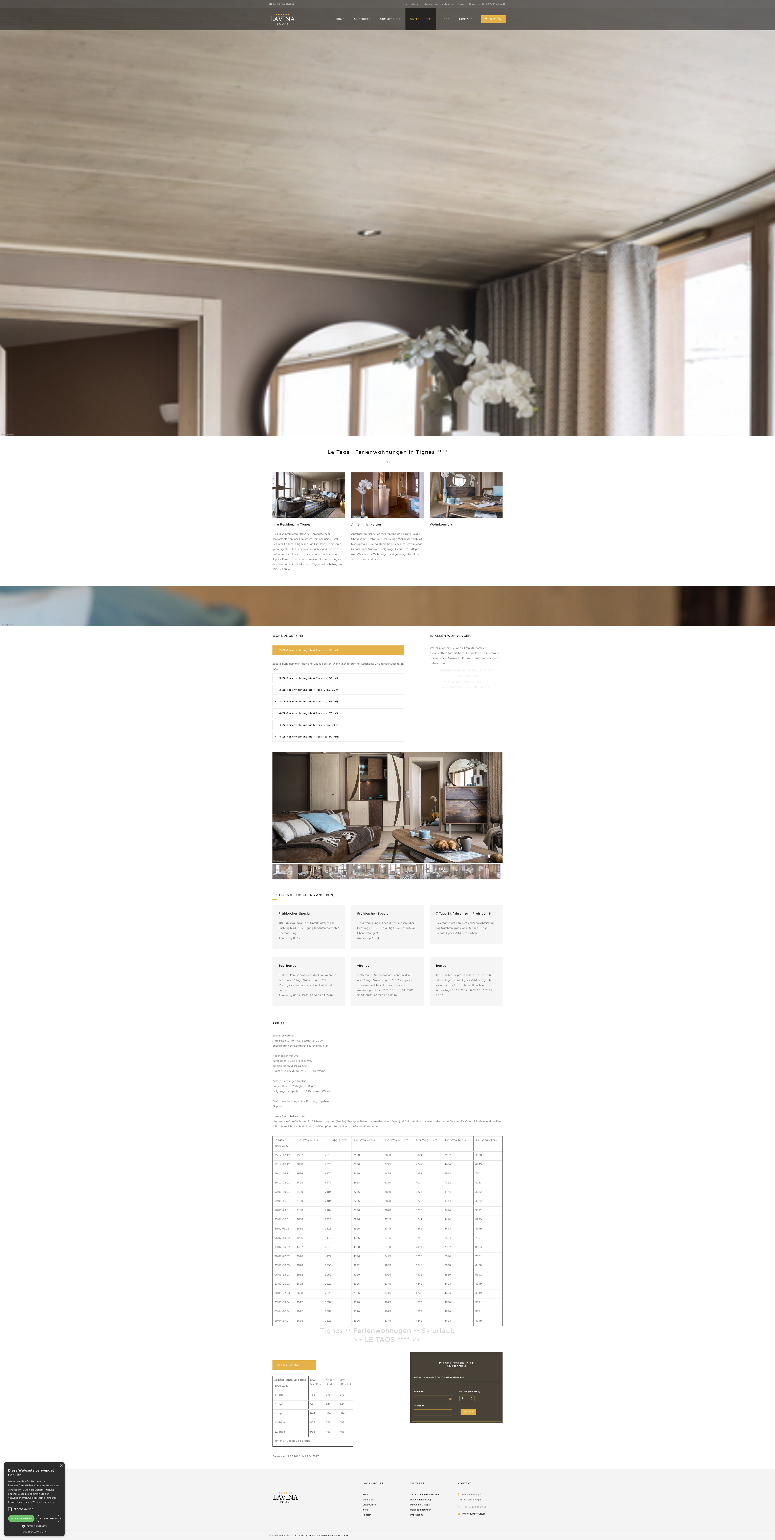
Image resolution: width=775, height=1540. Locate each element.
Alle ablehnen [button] (49, 1518)
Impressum (416, 1514)
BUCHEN (496, 19)
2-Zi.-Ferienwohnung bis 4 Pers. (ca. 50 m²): (309, 650)
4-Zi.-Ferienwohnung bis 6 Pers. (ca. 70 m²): (309, 713)
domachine (314, 1535)
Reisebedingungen (420, 1509)
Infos (365, 1509)
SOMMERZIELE (390, 19)
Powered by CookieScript (34, 1532)
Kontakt (366, 1514)
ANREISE (419, 1391)
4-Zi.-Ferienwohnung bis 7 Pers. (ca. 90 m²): (309, 736)
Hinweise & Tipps (466, 4)
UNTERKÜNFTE (420, 19)
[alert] (34, 1499)
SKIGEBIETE (362, 19)
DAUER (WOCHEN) (469, 1391)
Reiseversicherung (411, 4)
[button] (34, 1526)
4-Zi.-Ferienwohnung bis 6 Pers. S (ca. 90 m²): (310, 725)
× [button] (61, 1465)
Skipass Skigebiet (289, 1365)
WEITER (468, 1412)
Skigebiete (368, 1499)
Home (365, 1494)
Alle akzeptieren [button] (21, 1518)
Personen (419, 1406)
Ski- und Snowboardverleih (438, 4)
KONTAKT (465, 19)
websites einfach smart (336, 1535)
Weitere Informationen (44, 1501)
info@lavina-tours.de (283, 3)
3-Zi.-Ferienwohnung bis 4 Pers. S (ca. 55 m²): (310, 689)
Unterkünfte (369, 1504)
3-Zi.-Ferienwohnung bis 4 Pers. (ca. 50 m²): (309, 678)
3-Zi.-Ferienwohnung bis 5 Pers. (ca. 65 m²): (309, 701)
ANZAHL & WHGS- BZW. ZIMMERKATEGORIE (439, 1377)
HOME (340, 19)
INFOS (445, 19)
